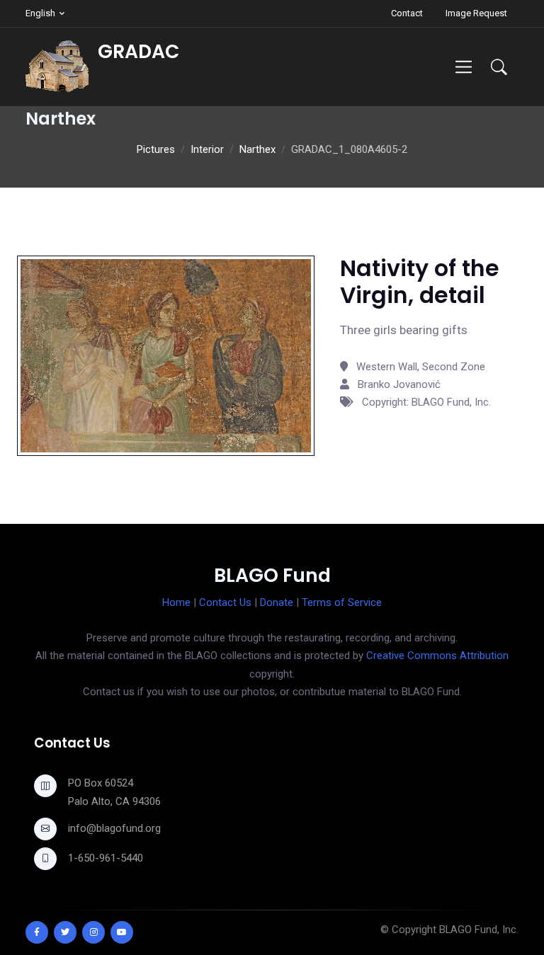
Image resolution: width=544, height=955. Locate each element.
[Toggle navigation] (463, 67)
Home (176, 602)
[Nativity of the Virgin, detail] (166, 354)
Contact (407, 13)
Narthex (257, 149)
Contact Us (225, 602)
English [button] (40, 13)
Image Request (476, 13)
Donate (276, 602)
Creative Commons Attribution (437, 655)
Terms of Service (342, 602)
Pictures (156, 149)
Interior (207, 149)
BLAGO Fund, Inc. (478, 929)
